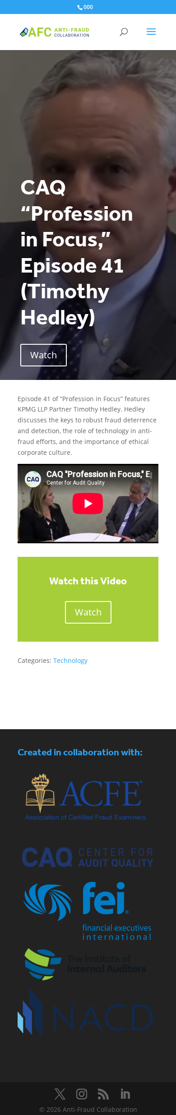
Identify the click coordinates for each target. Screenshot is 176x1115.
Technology (70, 660)
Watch (43, 355)
